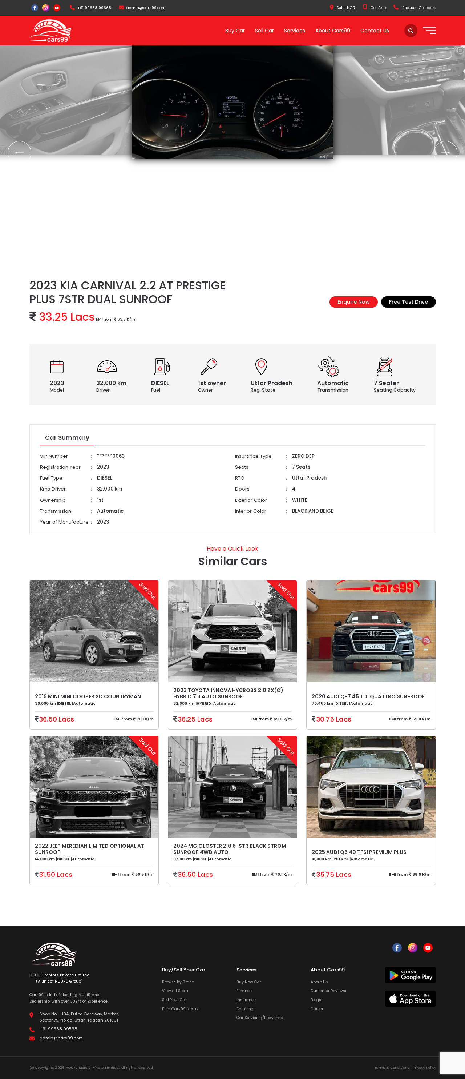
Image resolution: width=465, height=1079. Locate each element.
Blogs (316, 1000)
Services (294, 30)
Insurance (246, 1000)
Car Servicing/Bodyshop (259, 1017)
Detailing (245, 1009)
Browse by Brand (178, 982)
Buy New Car (248, 982)
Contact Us (374, 30)
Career (317, 1009)
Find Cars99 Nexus (180, 1009)
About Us (319, 982)
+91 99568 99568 (94, 8)
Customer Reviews (328, 991)
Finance (244, 991)
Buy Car (235, 30)
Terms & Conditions (392, 1067)
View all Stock (175, 991)
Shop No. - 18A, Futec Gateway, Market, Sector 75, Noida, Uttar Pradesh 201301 (79, 1017)
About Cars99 (332, 30)
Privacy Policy (424, 1067)
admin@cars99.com (146, 8)
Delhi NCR (345, 8)
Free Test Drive (408, 301)
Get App (377, 8)
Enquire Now (353, 301)
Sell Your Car (174, 1000)
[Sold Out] (371, 790)
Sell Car (264, 30)
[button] (19, 153)
